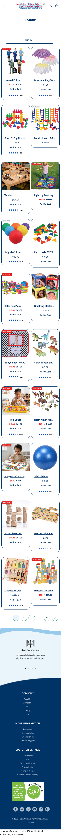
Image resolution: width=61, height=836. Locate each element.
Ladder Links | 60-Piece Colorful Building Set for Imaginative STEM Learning (44, 138)
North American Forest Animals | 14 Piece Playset (44, 420)
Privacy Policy (27, 767)
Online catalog (27, 733)
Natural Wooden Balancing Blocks (13, 534)
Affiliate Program (27, 740)
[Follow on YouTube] (34, 809)
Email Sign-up (28, 737)
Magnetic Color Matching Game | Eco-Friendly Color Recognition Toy (14, 591)
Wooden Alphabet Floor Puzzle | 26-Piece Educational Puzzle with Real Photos (44, 534)
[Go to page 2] (55, 618)
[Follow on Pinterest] (28, 809)
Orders (27, 759)
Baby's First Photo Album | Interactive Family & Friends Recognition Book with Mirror (14, 363)
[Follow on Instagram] (22, 809)
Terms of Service (28, 771)
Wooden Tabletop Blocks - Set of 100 (44, 591)
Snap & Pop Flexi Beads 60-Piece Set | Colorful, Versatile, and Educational (15, 138)
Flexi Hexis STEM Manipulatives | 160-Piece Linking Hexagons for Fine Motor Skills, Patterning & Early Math (45, 253)
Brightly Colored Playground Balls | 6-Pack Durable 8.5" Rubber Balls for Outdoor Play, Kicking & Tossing (15, 253)
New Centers (27, 729)
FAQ (27, 706)
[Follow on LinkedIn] (47, 809)
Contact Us (27, 703)
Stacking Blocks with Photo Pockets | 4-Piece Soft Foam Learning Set (45, 306)
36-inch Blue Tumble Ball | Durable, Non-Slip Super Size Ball (43, 477)
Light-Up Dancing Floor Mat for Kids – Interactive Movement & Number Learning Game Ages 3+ (44, 195)
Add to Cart (15, 89)
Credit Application (27, 763)
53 (47, 618)
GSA (27, 714)
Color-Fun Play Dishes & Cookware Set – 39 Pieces (15, 306)
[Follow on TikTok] (41, 809)
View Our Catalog (30, 650)
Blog (28, 710)
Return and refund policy (27, 774)
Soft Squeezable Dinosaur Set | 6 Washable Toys (43, 363)
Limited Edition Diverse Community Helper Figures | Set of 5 (15, 81)
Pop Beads (15, 419)
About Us (27, 699)
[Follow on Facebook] (15, 809)
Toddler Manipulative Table (14, 195)
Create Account (27, 755)
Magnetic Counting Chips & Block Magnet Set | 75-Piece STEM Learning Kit (14, 477)
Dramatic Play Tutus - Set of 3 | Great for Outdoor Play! (45, 81)
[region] (30, 652)
